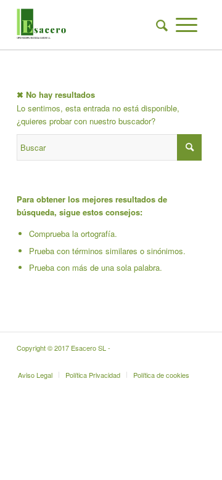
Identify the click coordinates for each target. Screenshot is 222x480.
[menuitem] (158, 24)
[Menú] (186, 24)
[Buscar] (158, 24)
